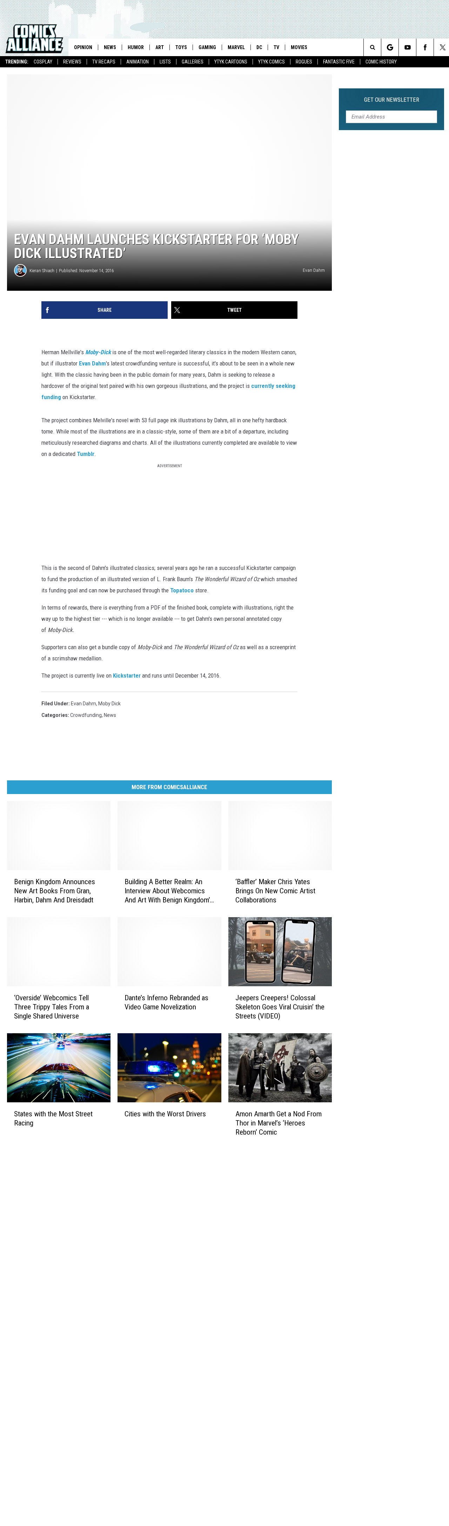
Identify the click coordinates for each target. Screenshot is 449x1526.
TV (276, 47)
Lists (165, 62)
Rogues (304, 62)
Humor (136, 47)
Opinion (83, 47)
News (110, 47)
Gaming (207, 47)
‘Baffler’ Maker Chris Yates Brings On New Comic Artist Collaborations (275, 891)
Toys (181, 47)
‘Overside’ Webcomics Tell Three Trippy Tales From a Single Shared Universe (51, 1007)
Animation (137, 62)
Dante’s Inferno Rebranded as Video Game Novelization (166, 1002)
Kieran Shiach (41, 270)
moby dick (109, 703)
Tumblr (85, 453)
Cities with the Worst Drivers (165, 1113)
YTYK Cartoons (230, 62)
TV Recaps (103, 62)
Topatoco (182, 590)
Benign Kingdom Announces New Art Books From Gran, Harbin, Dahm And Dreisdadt (54, 891)
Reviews (72, 62)
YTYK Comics (271, 62)
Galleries (192, 62)
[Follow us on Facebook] (425, 47)
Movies (299, 47)
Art (159, 47)
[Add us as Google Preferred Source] (389, 47)
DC (259, 47)
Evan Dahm (92, 363)
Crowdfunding (86, 715)
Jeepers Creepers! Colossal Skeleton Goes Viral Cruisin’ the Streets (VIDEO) (279, 1007)
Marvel (236, 47)
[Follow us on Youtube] (407, 47)
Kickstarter (127, 675)
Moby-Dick (98, 352)
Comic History (381, 62)
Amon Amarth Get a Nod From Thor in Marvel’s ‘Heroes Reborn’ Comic (278, 1123)
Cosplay (43, 62)
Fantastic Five (339, 62)
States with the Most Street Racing (53, 1118)
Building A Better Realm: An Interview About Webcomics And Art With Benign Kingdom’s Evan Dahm (169, 891)
